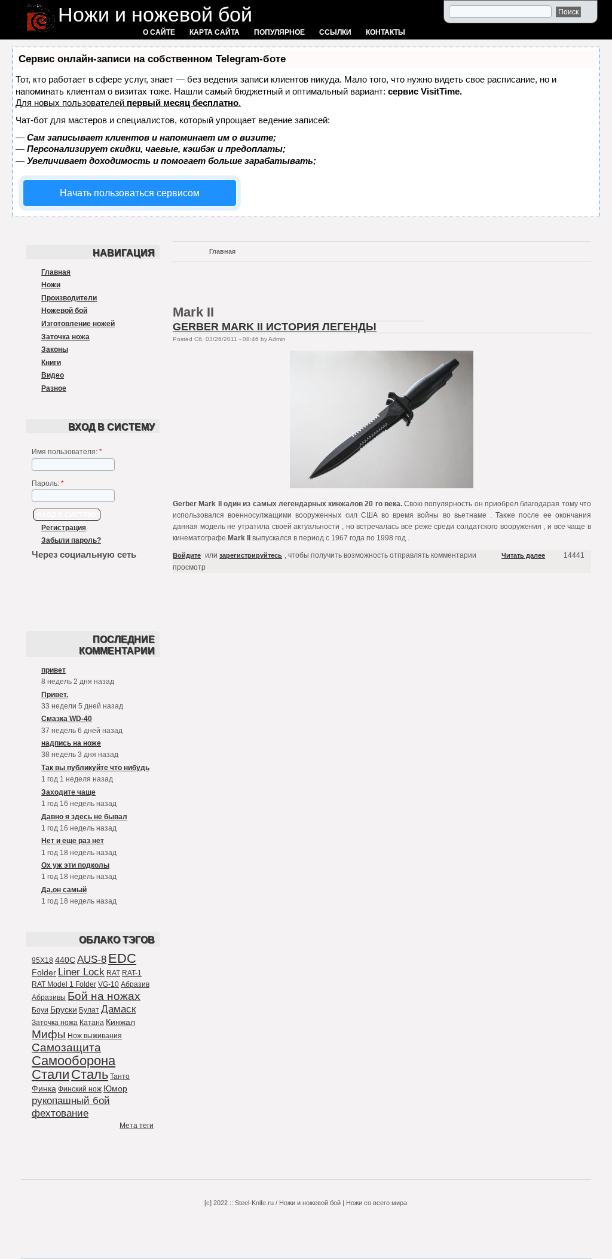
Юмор (115, 1088)
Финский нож (80, 1089)
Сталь (89, 1074)
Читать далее (523, 555)
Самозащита (66, 1047)
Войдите (187, 555)
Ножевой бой (64, 310)
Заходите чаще (68, 792)
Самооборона (73, 1060)
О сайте (159, 32)
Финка (44, 1088)
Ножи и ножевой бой (155, 15)
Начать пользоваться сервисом (130, 193)
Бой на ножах (104, 996)
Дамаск (118, 1009)
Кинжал (120, 1022)
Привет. (54, 695)
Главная (56, 272)
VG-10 (108, 984)
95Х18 (42, 960)
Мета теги (137, 1125)
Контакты (385, 32)
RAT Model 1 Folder (64, 984)
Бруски (63, 1009)
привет (53, 670)
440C (65, 960)
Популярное (279, 32)
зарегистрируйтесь (250, 555)
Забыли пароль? (71, 540)
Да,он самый (64, 890)
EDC (122, 958)
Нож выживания (95, 1036)
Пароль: (48, 483)
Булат (89, 1010)
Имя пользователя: (67, 452)
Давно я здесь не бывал (84, 817)
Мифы (49, 1034)
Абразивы (49, 997)
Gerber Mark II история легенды (275, 327)
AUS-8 (91, 959)
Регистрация (63, 528)
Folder (44, 972)
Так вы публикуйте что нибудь (95, 768)
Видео (52, 375)
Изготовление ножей (78, 324)
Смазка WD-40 (66, 718)
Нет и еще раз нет (72, 841)
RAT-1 (132, 973)
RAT (113, 973)
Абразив (135, 984)
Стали (50, 1074)
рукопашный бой (71, 1100)
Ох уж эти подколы (75, 865)
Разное (53, 388)
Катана (91, 1022)
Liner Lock (81, 972)
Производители (69, 298)
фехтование (60, 1113)
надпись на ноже (71, 743)
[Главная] (41, 33)
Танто (120, 1076)
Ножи (50, 285)
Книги (51, 362)
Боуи (40, 1010)
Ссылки (335, 32)
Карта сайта (214, 32)
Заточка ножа (65, 337)
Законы (54, 349)
